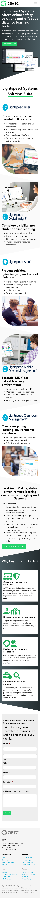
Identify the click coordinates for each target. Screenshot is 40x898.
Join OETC (5, 864)
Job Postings (6, 879)
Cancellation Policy (28, 864)
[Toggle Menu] (35, 3)
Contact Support (27, 872)
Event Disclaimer (27, 862)
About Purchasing (8, 862)
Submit (7, 813)
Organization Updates (9, 874)
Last (4, 759)
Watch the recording (14, 546)
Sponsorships (26, 860)
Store (3, 858)
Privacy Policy (26, 879)
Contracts (5, 860)
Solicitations (6, 877)
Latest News (6, 872)
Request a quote (9, 44)
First (4, 752)
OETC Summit (27, 858)
